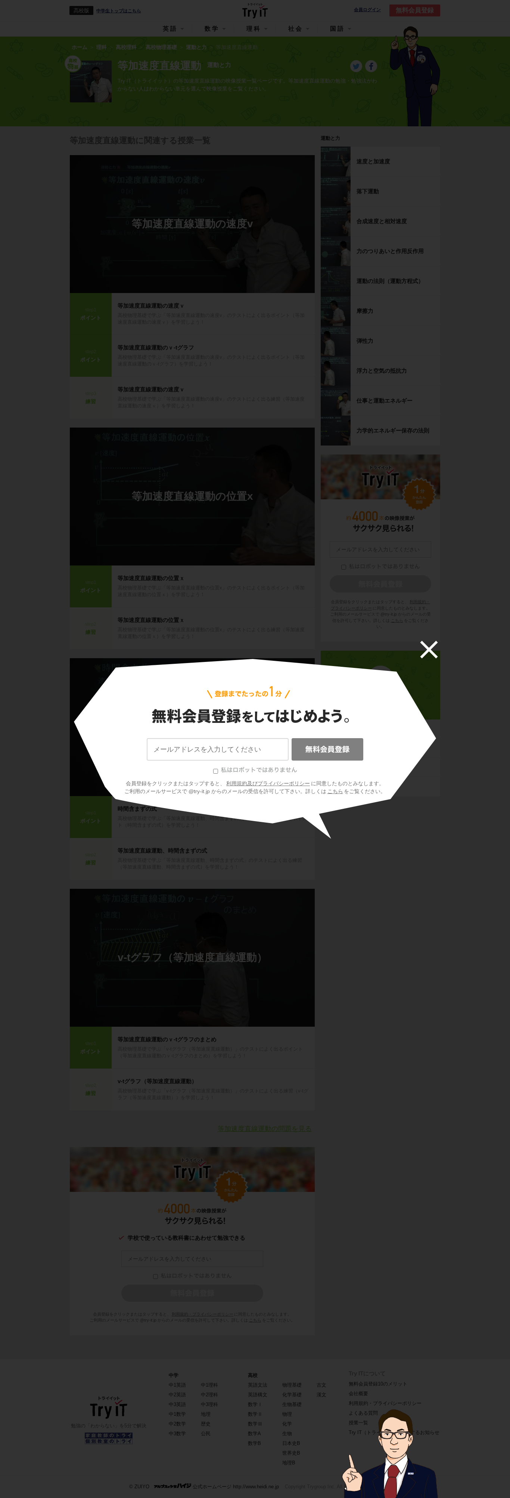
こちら (335, 791)
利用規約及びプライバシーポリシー (268, 783)
